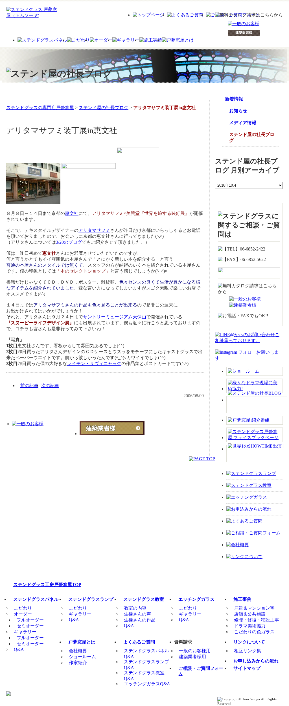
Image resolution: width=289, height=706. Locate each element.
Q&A (19, 649)
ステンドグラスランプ (90, 599)
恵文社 (71, 213)
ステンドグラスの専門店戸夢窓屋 (40, 107)
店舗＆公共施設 (250, 614)
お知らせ (238, 110)
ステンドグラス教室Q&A (144, 675)
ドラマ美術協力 (250, 625)
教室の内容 (135, 608)
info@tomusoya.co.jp (161, 699)
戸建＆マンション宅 (254, 608)
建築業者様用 (192, 656)
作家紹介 (78, 662)
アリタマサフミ (94, 230)
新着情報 (234, 98)
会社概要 (78, 650)
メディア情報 (242, 122)
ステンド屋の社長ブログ (103, 107)
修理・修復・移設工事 (256, 620)
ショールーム (82, 656)
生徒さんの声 (137, 614)
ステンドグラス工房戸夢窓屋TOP (47, 584)
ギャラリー (25, 631)
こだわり (23, 608)
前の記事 (29, 385)
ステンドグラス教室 (143, 599)
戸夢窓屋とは (81, 642)
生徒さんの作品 (140, 620)
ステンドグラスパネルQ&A (146, 653)
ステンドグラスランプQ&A (146, 664)
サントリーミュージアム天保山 (114, 316)
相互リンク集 (247, 650)
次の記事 (50, 385)
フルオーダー (30, 620)
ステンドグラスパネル (35, 599)
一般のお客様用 (195, 650)
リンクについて (249, 642)
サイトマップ (246, 668)
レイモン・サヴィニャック (94, 363)
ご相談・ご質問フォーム (201, 671)
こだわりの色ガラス (254, 631)
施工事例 (242, 599)
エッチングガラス (196, 599)
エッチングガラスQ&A (147, 683)
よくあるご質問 (139, 642)
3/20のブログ (69, 242)
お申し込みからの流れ (256, 660)
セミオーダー (30, 625)
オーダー (23, 614)
